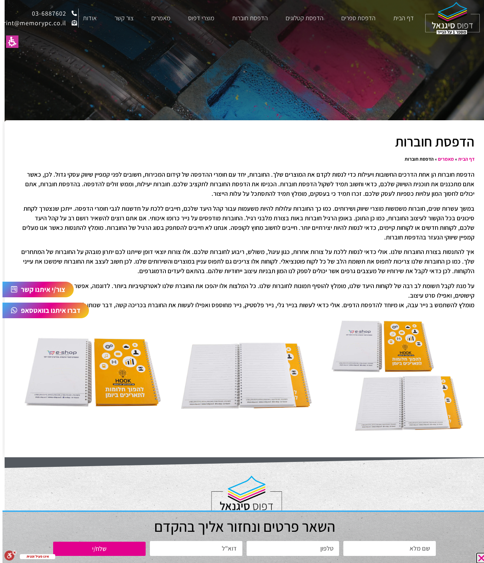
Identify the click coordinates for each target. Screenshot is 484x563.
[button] (479, 558)
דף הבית (399, 18)
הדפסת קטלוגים (300, 18)
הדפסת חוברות (245, 18)
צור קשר (119, 18)
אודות (85, 18)
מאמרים (156, 18)
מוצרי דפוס (197, 18)
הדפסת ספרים (354, 18)
